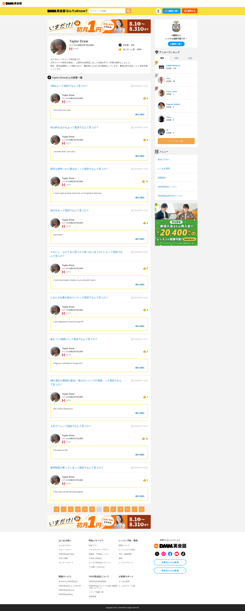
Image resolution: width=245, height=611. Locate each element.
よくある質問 (164, 168)
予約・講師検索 (125, 554)
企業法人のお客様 (170, 562)
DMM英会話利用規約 (97, 581)
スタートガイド (65, 549)
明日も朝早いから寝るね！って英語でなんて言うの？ (79, 168)
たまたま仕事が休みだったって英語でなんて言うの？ (79, 297)
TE (167, 130)
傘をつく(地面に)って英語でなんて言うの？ (74, 339)
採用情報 (92, 596)
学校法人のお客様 (170, 570)
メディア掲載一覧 (96, 592)
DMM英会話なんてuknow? (70, 585)
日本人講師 (63, 558)
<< (56, 509)
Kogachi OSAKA (173, 104)
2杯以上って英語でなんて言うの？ (69, 85)
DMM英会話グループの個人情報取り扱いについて (103, 586)
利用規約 (162, 177)
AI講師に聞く (173, 11)
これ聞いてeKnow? (97, 567)
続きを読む (140, 114)
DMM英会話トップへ (167, 186)
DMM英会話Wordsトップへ (170, 195)
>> (142, 509)
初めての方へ (164, 159)
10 (127, 509)
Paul (168, 78)
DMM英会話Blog (66, 594)
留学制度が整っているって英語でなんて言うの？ (76, 467)
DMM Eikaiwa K (173, 65)
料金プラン (93, 545)
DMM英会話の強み (66, 554)
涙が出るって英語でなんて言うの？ (69, 210)
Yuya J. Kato (171, 91)
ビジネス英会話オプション (100, 562)
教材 (120, 558)
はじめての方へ (65, 545)
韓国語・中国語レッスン (99, 554)
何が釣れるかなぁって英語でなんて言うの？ (74, 127)
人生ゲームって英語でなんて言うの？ (70, 426)
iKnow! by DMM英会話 (68, 581)
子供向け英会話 (95, 558)
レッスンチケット (126, 562)
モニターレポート (66, 562)
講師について (124, 545)
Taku (168, 117)
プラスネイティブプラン (99, 549)
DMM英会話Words (66, 590)
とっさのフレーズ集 (127, 585)
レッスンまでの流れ (127, 549)
